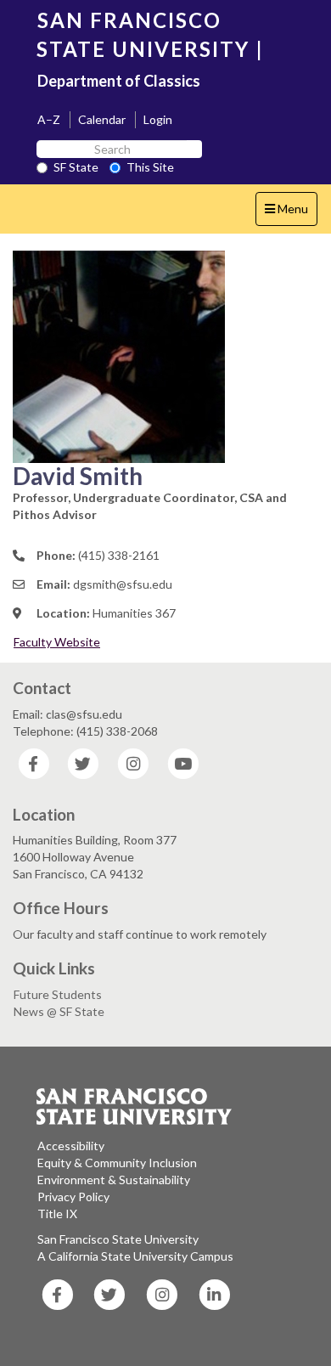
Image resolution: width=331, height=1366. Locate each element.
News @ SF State (59, 1011)
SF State (75, 167)
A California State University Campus (135, 1256)
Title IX (57, 1213)
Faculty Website (57, 642)
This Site (150, 167)
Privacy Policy (73, 1196)
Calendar (102, 119)
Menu (290, 213)
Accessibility (70, 1145)
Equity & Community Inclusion (117, 1162)
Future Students (58, 994)
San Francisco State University (118, 1239)
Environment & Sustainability (113, 1179)
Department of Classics (118, 80)
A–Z (48, 119)
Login (157, 119)
